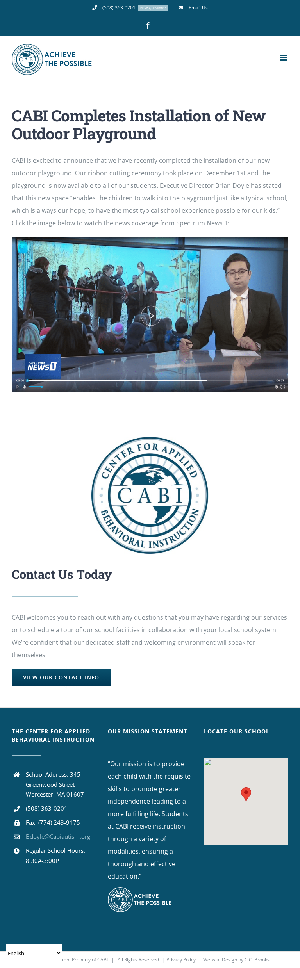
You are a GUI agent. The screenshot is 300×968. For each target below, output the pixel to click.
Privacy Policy (181, 959)
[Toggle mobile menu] (284, 57)
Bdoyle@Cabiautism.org (58, 836)
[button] (246, 794)
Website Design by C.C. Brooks (236, 959)
